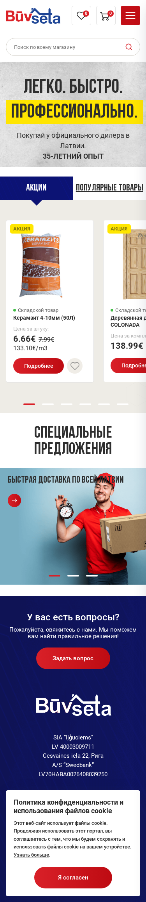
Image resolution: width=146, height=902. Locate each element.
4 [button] (85, 404)
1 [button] (29, 404)
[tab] (36, 188)
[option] (73, 112)
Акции (36, 188)
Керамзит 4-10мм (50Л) (44, 318)
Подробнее (38, 366)
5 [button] (104, 404)
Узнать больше (31, 855)
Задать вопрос (73, 658)
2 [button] (48, 404)
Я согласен (73, 877)
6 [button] (122, 404)
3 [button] (66, 404)
